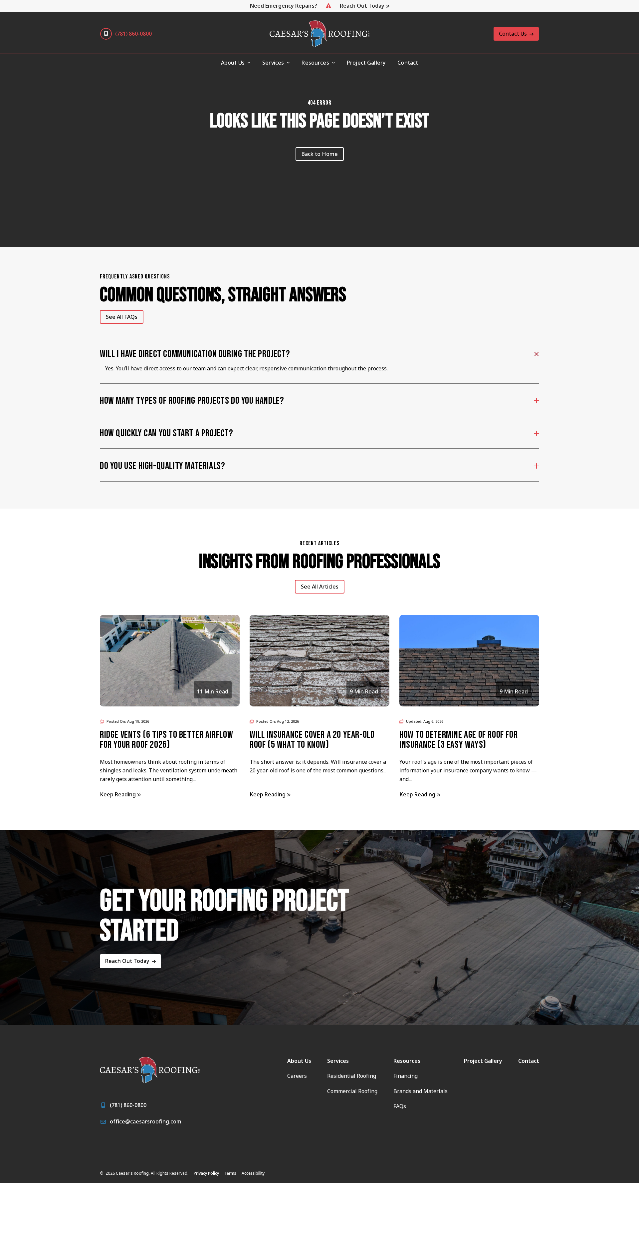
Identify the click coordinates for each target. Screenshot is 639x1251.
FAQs (399, 1106)
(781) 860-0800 (133, 33)
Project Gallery (366, 62)
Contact (407, 62)
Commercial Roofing (352, 1091)
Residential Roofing (351, 1075)
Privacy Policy (206, 1173)
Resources (315, 62)
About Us (299, 1060)
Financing (405, 1075)
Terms (230, 1173)
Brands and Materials (420, 1091)
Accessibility (253, 1173)
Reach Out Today (362, 6)
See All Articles (319, 586)
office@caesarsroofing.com (145, 1121)
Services (273, 62)
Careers (297, 1075)
